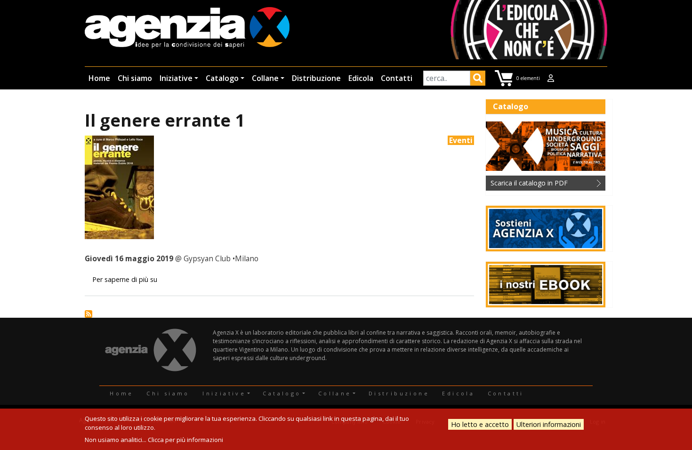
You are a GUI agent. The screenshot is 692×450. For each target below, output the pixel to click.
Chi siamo (135, 78)
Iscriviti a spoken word (88, 314)
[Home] (187, 28)
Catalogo (222, 78)
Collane (265, 78)
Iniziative (176, 78)
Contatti (396, 78)
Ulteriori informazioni (548, 424)
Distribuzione (316, 78)
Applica (477, 79)
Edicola (360, 78)
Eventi (461, 140)
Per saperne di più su (124, 279)
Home (99, 78)
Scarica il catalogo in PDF (529, 182)
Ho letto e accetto (480, 424)
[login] (551, 78)
